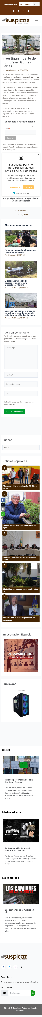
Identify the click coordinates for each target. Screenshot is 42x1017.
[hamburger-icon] (36, 20)
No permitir (15, 187)
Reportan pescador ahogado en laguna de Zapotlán (20, 251)
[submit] (33, 993)
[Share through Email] (3, 509)
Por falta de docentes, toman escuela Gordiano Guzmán (26, 4)
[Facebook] (13, 11)
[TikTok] (28, 11)
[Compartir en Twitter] (3, 505)
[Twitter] (18, 11)
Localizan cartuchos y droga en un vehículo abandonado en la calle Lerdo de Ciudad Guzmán (20, 313)
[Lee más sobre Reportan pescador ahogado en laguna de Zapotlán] (21, 238)
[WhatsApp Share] (3, 514)
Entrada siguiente (21, 214)
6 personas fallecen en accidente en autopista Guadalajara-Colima (16, 283)
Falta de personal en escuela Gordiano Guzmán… (19, 781)
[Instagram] (23, 11)
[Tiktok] (21, 967)
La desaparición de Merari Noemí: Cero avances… (17, 849)
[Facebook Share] (3, 500)
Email (7, 128)
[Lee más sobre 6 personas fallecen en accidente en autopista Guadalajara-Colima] (21, 269)
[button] (2, 518)
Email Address (6, 988)
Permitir (28, 187)
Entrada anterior (21, 210)
